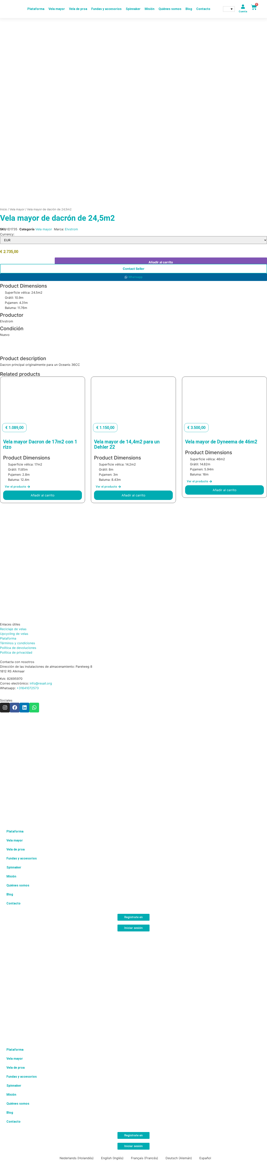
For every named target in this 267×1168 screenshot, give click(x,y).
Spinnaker (133, 9)
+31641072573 (28, 688)
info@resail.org (41, 683)
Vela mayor (56, 9)
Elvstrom (71, 229)
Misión (149, 9)
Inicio (3, 209)
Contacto (203, 9)
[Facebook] (15, 707)
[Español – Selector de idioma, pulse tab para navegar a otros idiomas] (229, 9)
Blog (188, 9)
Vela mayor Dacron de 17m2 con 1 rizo (40, 444)
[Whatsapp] (34, 707)
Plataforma (35, 9)
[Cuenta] (243, 6)
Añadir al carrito (161, 262)
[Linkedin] (24, 707)
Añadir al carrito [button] (43, 495)
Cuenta (243, 11)
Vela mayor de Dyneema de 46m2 (221, 442)
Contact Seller (133, 269)
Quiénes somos (170, 9)
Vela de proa (78, 9)
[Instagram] (5, 707)
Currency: (7, 234)
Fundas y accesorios (106, 9)
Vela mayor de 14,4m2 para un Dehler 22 (127, 444)
